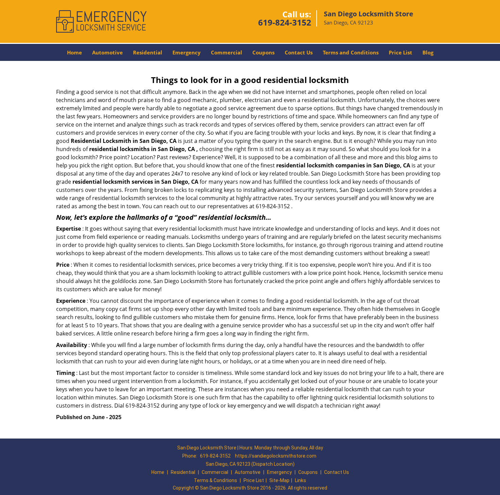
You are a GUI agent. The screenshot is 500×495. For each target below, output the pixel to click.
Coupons (263, 52)
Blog (427, 52)
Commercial (226, 52)
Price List (400, 52)
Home (74, 52)
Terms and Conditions (351, 52)
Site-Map (279, 480)
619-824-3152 (284, 22)
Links (300, 480)
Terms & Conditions (215, 480)
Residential (147, 52)
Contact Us (299, 52)
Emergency (186, 52)
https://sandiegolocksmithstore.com (275, 456)
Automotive (107, 52)
